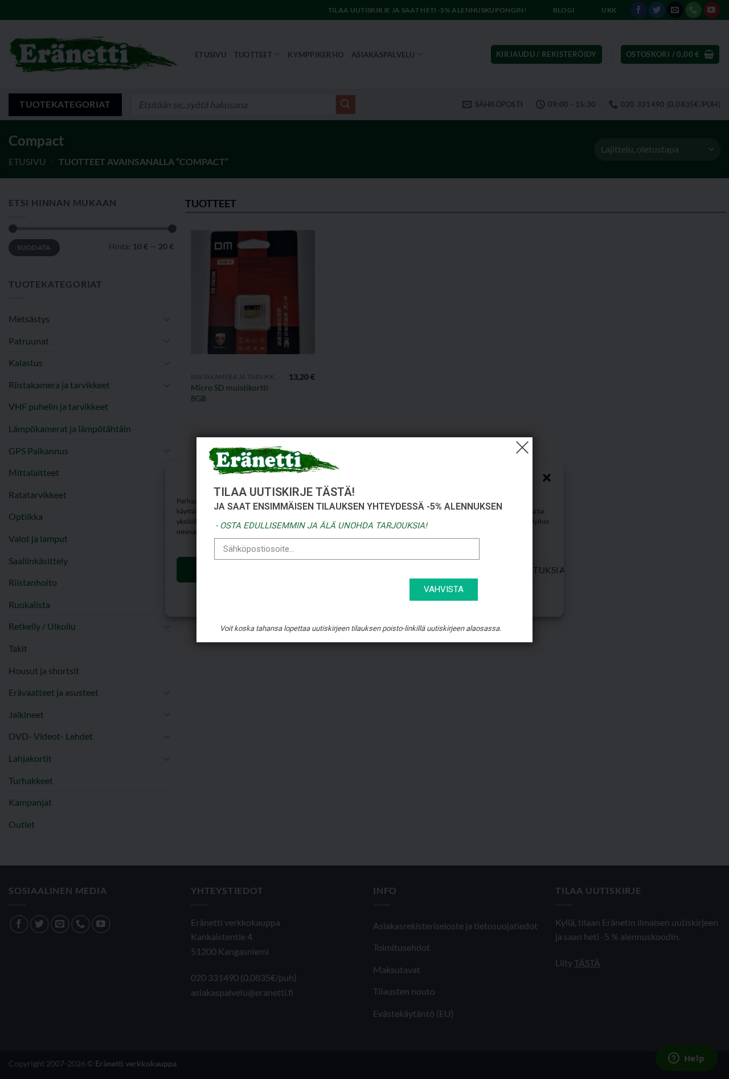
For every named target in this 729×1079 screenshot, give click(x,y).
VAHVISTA (444, 589)
